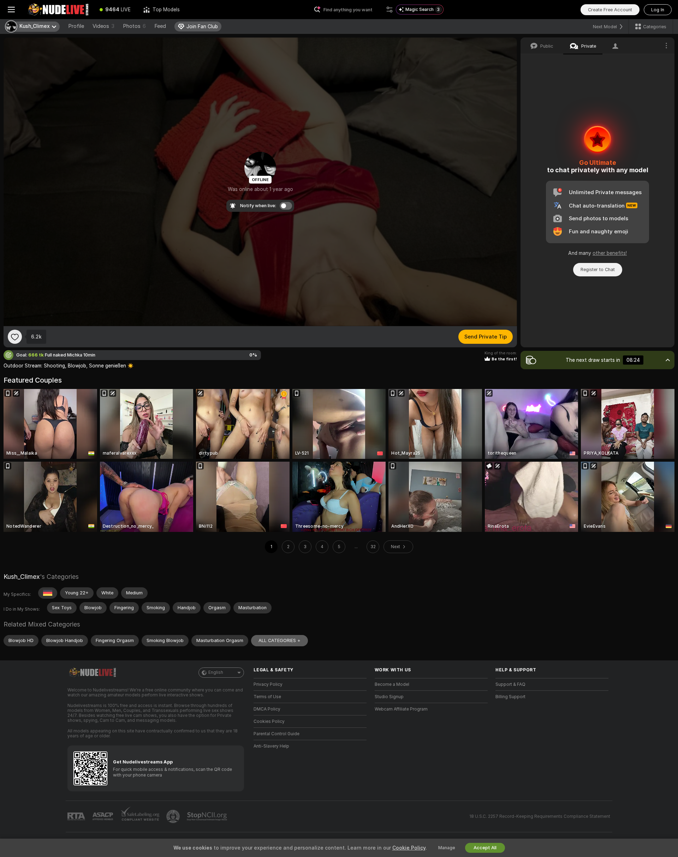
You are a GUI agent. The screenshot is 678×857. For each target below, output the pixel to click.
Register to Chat (598, 269)
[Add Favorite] (15, 337)
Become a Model (392, 684)
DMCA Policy (267, 709)
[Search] (389, 9)
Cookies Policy (269, 721)
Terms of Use (267, 696)
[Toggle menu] (11, 9)
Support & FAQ (510, 684)
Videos (103, 26)
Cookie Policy (409, 848)
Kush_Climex (22, 576)
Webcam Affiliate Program (401, 709)
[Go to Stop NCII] (207, 816)
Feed (160, 26)
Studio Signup (389, 696)
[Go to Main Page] (58, 9)
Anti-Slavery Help (271, 746)
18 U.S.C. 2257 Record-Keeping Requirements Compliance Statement (539, 816)
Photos (134, 26)
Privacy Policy (268, 684)
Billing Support (510, 696)
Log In (657, 9)
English (215, 672)
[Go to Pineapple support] (173, 816)
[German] (47, 593)
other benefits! (610, 253)
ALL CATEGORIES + (279, 640)
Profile (76, 26)
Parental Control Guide (276, 733)
